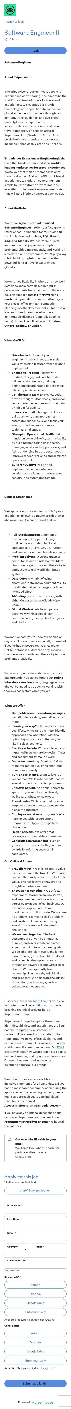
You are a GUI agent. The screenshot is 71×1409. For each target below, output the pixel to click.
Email (11, 1232)
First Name (14, 1205)
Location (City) (16, 1260)
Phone (39, 1246)
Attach (35, 1284)
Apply (35, 50)
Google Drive (35, 1303)
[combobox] (7, 1251)
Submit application (35, 1383)
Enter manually (35, 1312)
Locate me (11, 1270)
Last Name (14, 1219)
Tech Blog (39, 1001)
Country (12, 1246)
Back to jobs (15, 21)
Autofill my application (35, 1190)
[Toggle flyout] (25, 1249)
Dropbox (36, 1294)
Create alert (23, 1156)
